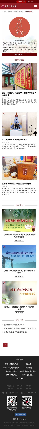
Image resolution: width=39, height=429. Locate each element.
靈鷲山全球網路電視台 (11, 368)
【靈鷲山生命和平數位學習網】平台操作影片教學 (20, 309)
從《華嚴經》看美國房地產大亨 (14, 140)
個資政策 (28, 388)
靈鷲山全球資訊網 (11, 364)
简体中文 (33, 2)
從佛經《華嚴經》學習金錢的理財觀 (16, 184)
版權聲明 (19, 388)
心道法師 (28, 364)
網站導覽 (28, 386)
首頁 (3, 12)
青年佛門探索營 (11, 371)
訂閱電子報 (21, 1)
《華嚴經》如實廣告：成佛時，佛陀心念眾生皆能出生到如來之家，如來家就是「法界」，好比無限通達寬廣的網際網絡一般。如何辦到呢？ (19, 146)
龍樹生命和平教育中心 (28, 371)
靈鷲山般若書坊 (27, 375)
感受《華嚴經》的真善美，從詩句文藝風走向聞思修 (20, 328)
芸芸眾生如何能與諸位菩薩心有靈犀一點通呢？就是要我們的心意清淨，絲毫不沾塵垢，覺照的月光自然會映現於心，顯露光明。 (19, 102)
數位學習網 (20, 378)
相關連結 (10, 388)
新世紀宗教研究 (11, 375)
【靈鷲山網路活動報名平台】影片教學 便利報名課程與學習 (19, 237)
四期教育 (9, 12)
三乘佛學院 (28, 368)
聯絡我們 (19, 386)
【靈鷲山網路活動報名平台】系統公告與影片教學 (19, 273)
